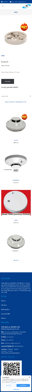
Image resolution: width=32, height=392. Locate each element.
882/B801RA (16, 180)
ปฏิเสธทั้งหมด (9, 385)
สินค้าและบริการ (5, 309)
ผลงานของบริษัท (5, 314)
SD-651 (16, 140)
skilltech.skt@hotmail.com (12, 343)
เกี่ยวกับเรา (4, 305)
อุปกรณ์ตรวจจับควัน (12, 87)
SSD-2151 (16, 260)
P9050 (16, 220)
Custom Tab (4, 96)
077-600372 (10, 340)
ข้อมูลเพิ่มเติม (7, 81)
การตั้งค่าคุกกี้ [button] (16, 389)
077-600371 (10, 337)
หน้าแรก (3, 301)
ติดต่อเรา (3, 318)
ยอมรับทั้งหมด (23, 385)
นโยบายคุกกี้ (13, 382)
